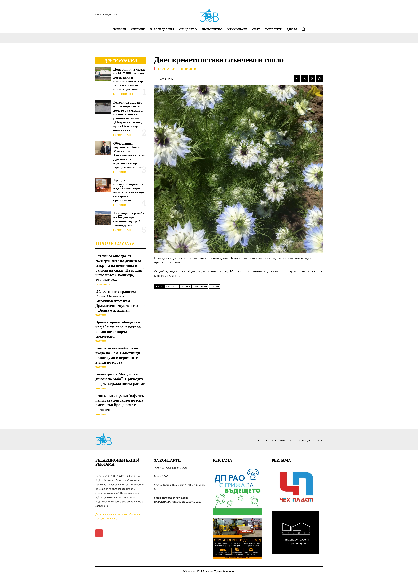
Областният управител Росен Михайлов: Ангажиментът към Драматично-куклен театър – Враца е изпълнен (129, 155)
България (167, 68)
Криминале (123, 135)
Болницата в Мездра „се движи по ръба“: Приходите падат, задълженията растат (120, 378)
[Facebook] (297, 78)
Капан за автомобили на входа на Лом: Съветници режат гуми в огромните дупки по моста (117, 355)
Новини (120, 172)
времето (171, 286)
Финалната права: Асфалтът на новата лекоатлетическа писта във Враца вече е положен (120, 402)
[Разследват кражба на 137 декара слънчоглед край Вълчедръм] (103, 218)
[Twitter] (304, 78)
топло (214, 286)
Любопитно (123, 94)
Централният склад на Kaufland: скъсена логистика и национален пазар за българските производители (129, 79)
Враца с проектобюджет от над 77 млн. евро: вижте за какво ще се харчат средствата (128, 190)
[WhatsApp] (319, 78)
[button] (303, 29)
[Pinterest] (312, 78)
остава (185, 286)
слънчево (200, 286)
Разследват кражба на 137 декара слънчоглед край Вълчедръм (128, 219)
